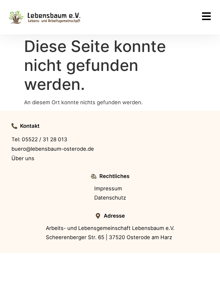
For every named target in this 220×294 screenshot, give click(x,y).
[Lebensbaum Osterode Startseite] (45, 17)
